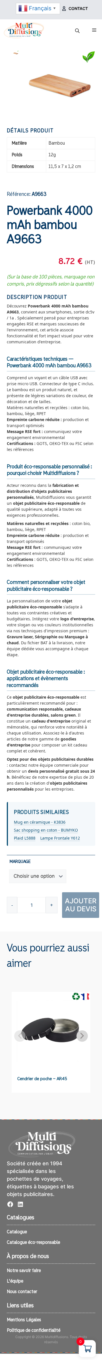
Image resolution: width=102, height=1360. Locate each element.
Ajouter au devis (80, 905)
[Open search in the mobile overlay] (78, 30)
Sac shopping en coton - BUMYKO (46, 830)
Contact (78, 8)
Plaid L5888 (24, 838)
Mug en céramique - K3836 (39, 822)
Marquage (20, 862)
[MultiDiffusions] (24, 30)
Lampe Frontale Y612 (60, 838)
